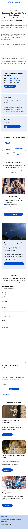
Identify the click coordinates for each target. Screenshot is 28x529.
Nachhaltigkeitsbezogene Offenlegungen (11, 519)
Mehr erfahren (13, 214)
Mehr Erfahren (14, 264)
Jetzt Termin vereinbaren (13, 126)
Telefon (4, 314)
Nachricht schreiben (9, 86)
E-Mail (4, 320)
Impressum (4, 521)
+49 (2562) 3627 (14, 78)
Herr (5, 294)
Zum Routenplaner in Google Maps (12, 109)
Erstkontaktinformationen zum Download (15, 111)
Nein (5, 370)
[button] (8, 143)
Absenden (15, 389)
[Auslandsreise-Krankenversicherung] (13, 186)
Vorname (4, 301)
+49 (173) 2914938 (15, 80)
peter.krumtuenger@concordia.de (13, 107)
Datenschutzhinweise (8, 377)
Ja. (5, 384)
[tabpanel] (14, 197)
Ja (4, 367)
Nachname (5, 307)
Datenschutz (4, 516)
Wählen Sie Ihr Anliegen (8, 286)
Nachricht (5, 327)
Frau (5, 296)
